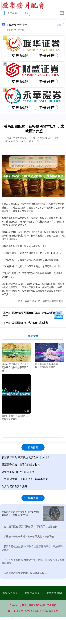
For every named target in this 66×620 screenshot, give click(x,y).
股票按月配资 (10, 593)
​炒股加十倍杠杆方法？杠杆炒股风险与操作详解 (29, 536)
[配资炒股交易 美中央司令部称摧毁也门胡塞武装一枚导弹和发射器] (53, 513)
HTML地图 (51, 605)
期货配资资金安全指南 (14, 486)
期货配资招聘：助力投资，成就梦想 (30, 322)
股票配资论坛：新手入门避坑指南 (21, 464)
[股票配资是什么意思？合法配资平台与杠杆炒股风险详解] (16, 352)
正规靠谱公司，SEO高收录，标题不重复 (25, 479)
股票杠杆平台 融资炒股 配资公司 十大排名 (26, 457)
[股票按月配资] (23, 5)
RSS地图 (40, 605)
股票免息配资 (32, 593)
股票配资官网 (54, 593)
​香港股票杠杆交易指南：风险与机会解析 (25, 573)
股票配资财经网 (40, 611)
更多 (59, 25)
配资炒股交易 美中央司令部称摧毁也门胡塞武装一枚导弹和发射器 (21, 513)
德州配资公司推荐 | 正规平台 (18, 472)
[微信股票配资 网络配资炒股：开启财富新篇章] (49, 352)
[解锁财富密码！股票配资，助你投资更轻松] (16, 393)
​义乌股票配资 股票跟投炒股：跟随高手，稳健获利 (30, 526)
